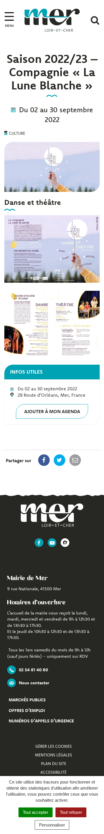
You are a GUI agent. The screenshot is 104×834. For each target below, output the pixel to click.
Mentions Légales (53, 755)
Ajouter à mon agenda (52, 411)
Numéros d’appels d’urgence (41, 721)
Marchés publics (27, 699)
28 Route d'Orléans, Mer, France (52, 395)
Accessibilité (53, 772)
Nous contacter (34, 682)
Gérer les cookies (53, 746)
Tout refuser (71, 812)
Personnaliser (52, 824)
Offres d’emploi (27, 710)
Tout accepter (35, 812)
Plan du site (53, 763)
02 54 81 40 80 (33, 669)
